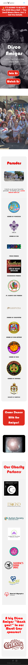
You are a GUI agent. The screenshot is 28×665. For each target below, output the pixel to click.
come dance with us (16, 191)
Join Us (13, 73)
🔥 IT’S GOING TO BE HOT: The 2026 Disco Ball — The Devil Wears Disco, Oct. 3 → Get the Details (14, 11)
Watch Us (13, 81)
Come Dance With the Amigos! (14, 417)
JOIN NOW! (14, 139)
